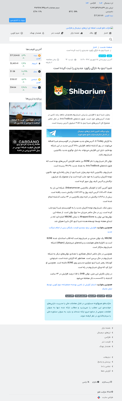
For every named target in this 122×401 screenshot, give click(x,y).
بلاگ (92, 33)
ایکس (84, 382)
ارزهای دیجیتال (103, 332)
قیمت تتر (55, 33)
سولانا (34, 87)
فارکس (107, 337)
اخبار (106, 33)
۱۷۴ (87, 3)
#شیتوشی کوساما (81, 296)
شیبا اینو (102, 56)
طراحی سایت (107, 397)
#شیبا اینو (101, 296)
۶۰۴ (100, 3)
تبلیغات (106, 357)
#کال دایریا (69, 296)
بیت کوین (109, 15)
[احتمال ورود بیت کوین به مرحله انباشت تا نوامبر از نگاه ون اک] (25, 114)
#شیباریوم (92, 296)
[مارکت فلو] (89, 28)
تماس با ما (105, 366)
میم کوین (15, 33)
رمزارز (109, 56)
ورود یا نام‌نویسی (17, 20)
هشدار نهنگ (36, 33)
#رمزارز (109, 296)
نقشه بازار (75, 33)
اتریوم (34, 63)
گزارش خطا (105, 371)
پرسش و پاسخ (104, 361)
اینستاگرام (106, 382)
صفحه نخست (106, 47)
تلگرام (94, 382)
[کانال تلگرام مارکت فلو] (79, 133)
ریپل (35, 71)
